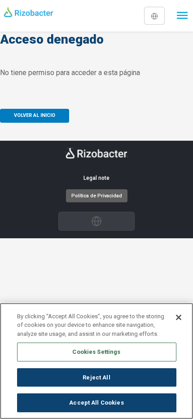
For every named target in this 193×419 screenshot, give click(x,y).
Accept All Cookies (96, 402)
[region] (96, 361)
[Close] (179, 317)
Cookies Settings (96, 351)
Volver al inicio (34, 115)
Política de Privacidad (96, 196)
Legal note (96, 178)
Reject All (96, 377)
